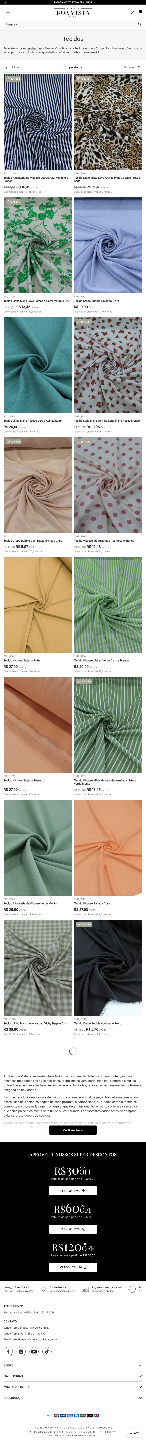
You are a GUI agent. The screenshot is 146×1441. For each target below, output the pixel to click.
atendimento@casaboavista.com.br (35, 1339)
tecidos (31, 48)
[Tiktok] (47, 1351)
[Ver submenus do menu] (140, 1365)
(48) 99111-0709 (35, 1333)
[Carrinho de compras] (138, 12)
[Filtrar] (7, 67)
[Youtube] (34, 1351)
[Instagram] (21, 1351)
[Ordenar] (139, 67)
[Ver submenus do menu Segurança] (140, 1397)
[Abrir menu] (8, 12)
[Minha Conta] (133, 13)
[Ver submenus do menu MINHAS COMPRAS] (140, 1386)
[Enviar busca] (140, 24)
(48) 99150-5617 (39, 1327)
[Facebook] (8, 1351)
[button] (140, 2)
